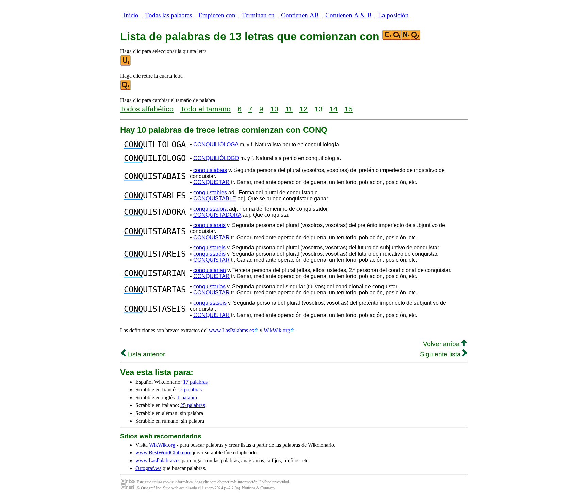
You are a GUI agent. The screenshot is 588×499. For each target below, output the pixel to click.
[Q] (126, 89)
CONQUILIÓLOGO (216, 158)
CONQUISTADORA (217, 215)
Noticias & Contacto (258, 488)
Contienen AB (300, 15)
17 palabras (195, 382)
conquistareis (209, 248)
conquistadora (210, 209)
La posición (393, 15)
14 (333, 109)
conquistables (210, 192)
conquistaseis (210, 303)
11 (289, 109)
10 (274, 109)
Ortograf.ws (148, 468)
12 (303, 109)
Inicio (131, 15)
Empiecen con (216, 15)
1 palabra (187, 397)
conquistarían (209, 270)
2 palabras (191, 389)
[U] (126, 64)
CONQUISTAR (211, 182)
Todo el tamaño (205, 109)
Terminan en (258, 15)
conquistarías (209, 286)
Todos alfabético (147, 109)
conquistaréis (209, 254)
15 (348, 109)
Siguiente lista (441, 354)
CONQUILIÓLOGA (215, 144)
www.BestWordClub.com (163, 452)
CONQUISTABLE (214, 199)
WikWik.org (277, 330)
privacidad (280, 482)
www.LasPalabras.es (231, 330)
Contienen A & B (348, 15)
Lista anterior (145, 354)
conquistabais (210, 170)
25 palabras (192, 405)
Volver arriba (442, 344)
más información (243, 482)
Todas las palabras (168, 15)
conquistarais (209, 225)
